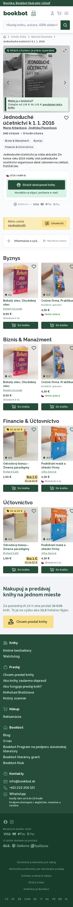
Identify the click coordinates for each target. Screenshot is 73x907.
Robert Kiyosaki (12, 308)
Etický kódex (36, 882)
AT (13, 899)
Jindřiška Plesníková (42, 127)
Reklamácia (12, 717)
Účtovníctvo (18, 502)
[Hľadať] (65, 25)
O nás (7, 741)
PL (66, 899)
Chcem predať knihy (18, 675)
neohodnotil (17, 225)
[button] (36, 79)
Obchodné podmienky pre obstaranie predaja (36, 869)
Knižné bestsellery (17, 650)
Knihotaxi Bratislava (18, 692)
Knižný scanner (14, 698)
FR (53, 899)
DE (19, 899)
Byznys (11, 258)
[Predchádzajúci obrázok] (8, 82)
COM (27, 899)
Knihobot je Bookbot (36, 889)
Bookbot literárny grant (21, 757)
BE (60, 899)
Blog (6, 735)
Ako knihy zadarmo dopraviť (25, 681)
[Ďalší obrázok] (64, 82)
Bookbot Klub (13, 763)
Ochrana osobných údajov (36, 875)
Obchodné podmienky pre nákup (36, 862)
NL (47, 899)
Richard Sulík (11, 471)
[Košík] (59, 13)
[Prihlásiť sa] (52, 13)
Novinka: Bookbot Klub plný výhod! (26, 3)
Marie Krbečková (15, 127)
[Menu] (66, 13)
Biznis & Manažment (27, 340)
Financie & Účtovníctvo (31, 421)
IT (41, 899)
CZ (6, 899)
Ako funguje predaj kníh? (22, 686)
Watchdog (11, 656)
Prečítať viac (10, 166)
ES (35, 899)
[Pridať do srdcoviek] (66, 117)
